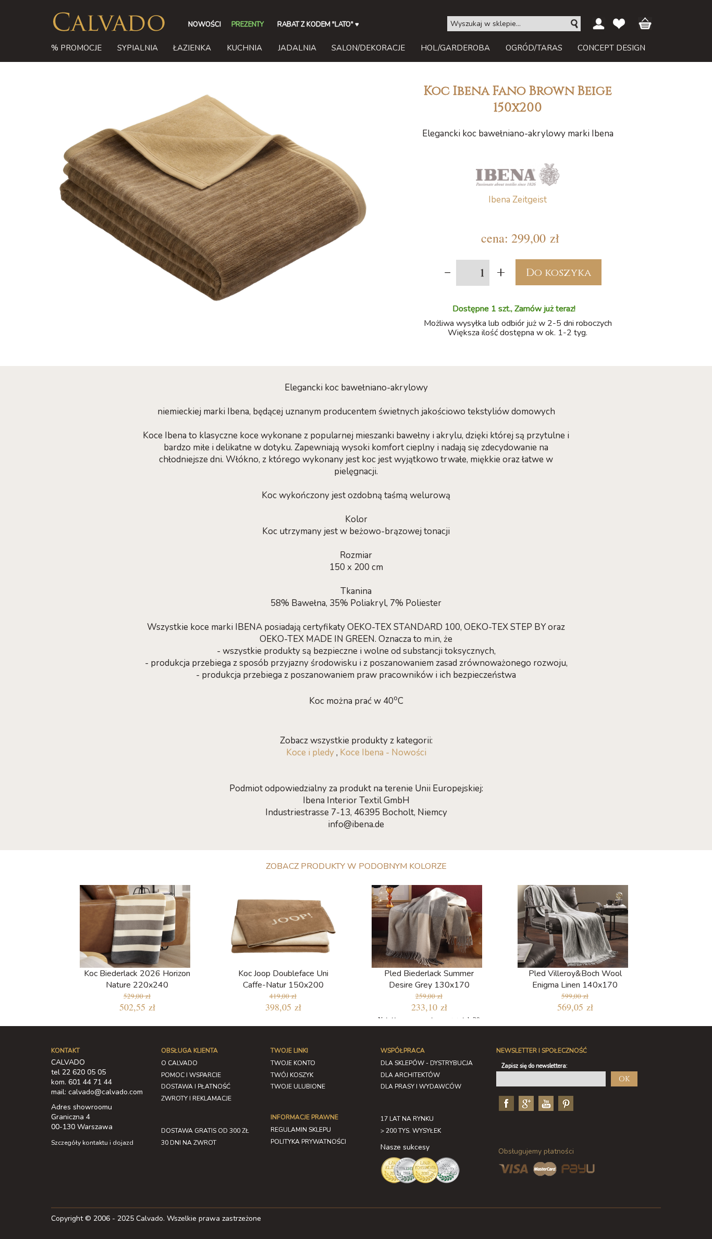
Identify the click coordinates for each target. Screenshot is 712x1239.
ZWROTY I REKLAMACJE (196, 1098)
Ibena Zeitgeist (517, 200)
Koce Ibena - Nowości (383, 752)
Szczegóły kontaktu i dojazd (92, 1143)
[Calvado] (108, 22)
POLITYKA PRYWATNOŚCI (308, 1141)
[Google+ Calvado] (525, 1102)
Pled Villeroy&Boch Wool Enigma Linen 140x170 (575, 979)
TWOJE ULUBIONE (298, 1086)
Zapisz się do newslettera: (534, 1066)
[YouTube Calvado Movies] (545, 1102)
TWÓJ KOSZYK (292, 1075)
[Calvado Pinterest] (564, 1102)
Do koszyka (558, 273)
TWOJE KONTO (293, 1063)
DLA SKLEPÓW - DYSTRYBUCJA (426, 1063)
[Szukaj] (575, 24)
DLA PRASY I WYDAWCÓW (420, 1086)
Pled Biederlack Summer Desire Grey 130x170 (429, 979)
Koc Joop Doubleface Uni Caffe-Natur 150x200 (283, 979)
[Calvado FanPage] (505, 1102)
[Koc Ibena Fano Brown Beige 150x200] (212, 82)
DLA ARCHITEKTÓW (410, 1075)
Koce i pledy (310, 752)
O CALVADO (179, 1063)
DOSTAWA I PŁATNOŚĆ (195, 1086)
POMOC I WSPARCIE (191, 1075)
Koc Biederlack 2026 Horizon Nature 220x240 (137, 979)
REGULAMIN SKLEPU (301, 1130)
